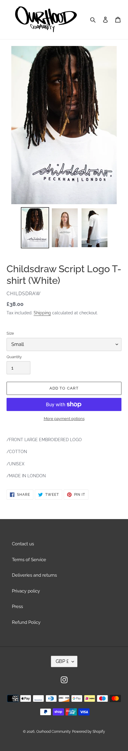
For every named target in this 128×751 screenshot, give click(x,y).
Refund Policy (26, 622)
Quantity (14, 357)
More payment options (64, 418)
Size (10, 333)
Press (17, 606)
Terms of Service (29, 559)
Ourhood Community (53, 732)
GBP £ (62, 661)
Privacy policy (26, 591)
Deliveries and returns (34, 575)
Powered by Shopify (88, 732)
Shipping (42, 312)
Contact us (23, 544)
